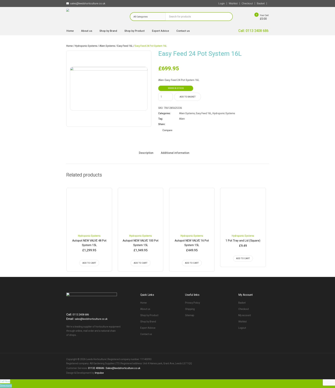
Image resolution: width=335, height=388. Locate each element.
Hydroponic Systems (86, 46)
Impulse (99, 373)
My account (244, 315)
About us (145, 309)
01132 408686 (96, 368)
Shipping (190, 309)
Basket (242, 303)
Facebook (181, 124)
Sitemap (189, 315)
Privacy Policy (192, 303)
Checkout (243, 309)
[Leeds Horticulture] (94, 17)
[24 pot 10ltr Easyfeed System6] (109, 89)
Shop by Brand (148, 321)
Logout (242, 328)
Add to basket (188, 96)
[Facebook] (254, 359)
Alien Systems (107, 46)
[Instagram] (266, 359)
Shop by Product (149, 315)
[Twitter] (260, 359)
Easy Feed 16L (125, 46)
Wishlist (242, 321)
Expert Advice (147, 328)
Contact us (146, 334)
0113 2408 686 (81, 315)
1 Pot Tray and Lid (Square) (243, 241)
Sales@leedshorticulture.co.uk (123, 368)
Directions (6, 386)
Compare (167, 130)
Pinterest (189, 124)
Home (69, 46)
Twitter (185, 124)
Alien (182, 119)
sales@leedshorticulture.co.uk (91, 319)
